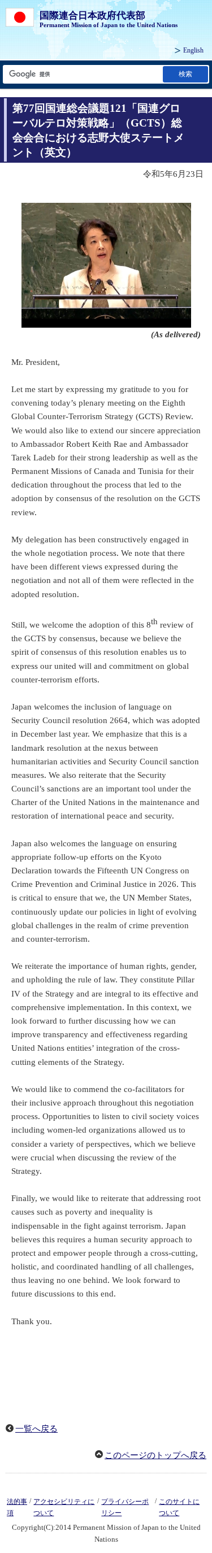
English (193, 50)
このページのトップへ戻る (155, 1455)
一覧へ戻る (36, 1428)
